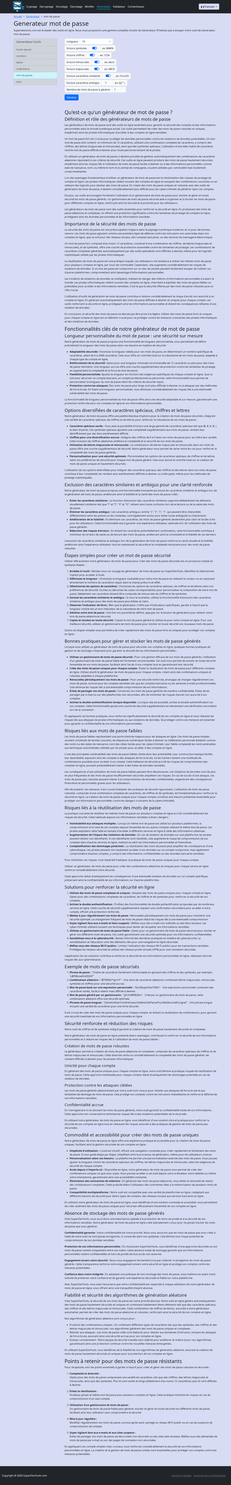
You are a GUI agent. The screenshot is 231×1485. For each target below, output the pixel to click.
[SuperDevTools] (18, 6)
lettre (19, 62)
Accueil (18, 16)
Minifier (89, 6)
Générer (72, 97)
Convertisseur (136, 6)
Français (209, 6)
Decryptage (46, 6)
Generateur (103, 6)
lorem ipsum (23, 49)
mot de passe (52, 16)
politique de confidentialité (209, 1475)
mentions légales (181, 1475)
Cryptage (31, 6)
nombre (21, 56)
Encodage (62, 6)
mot (18, 81)
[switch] (94, 48)
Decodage (76, 6)
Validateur (119, 6)
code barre (22, 69)
